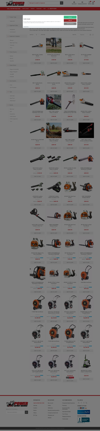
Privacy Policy (26, 26)
